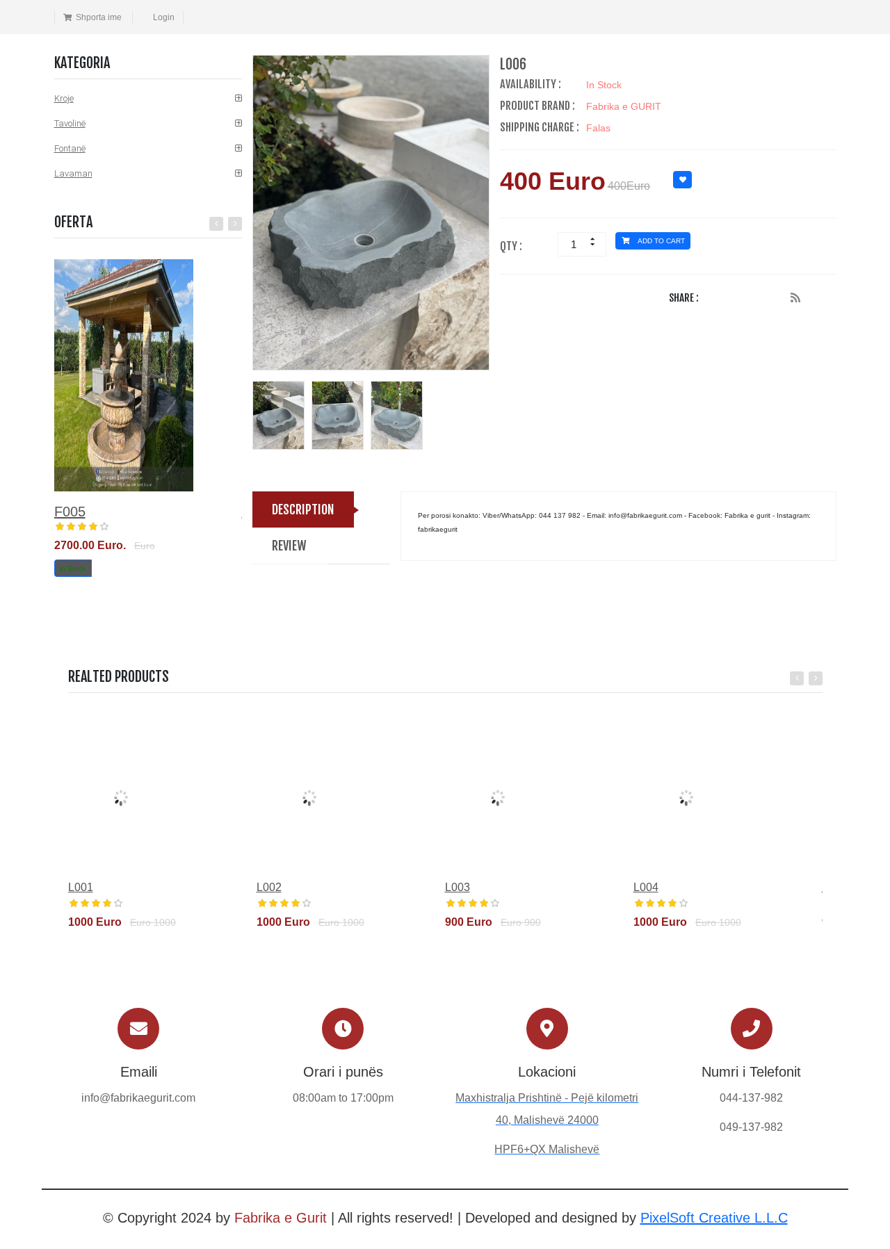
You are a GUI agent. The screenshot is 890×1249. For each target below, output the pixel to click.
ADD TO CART (660, 241)
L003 (457, 887)
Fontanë (70, 148)
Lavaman (73, 173)
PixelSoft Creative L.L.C (714, 1217)
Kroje (64, 98)
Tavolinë (70, 123)
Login (164, 17)
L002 (269, 887)
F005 (70, 511)
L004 (645, 887)
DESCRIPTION (303, 509)
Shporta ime (99, 17)
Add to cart (110, 944)
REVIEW (289, 545)
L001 (80, 887)
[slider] (82, 526)
